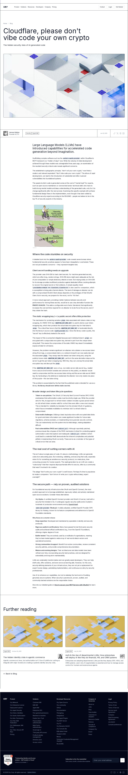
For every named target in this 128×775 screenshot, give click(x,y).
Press (90, 734)
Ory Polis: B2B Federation (14, 722)
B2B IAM (35, 705)
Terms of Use (112, 705)
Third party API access (40, 732)
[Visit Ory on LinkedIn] (123, 772)
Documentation (61, 710)
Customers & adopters (92, 715)
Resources (31, 7)
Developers (39, 7)
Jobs (90, 707)
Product (16, 7)
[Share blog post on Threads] (120, 133)
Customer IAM (37, 702)
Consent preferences (115, 724)
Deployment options (16, 707)
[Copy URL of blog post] (114, 133)
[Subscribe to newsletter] (122, 760)
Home (5, 23)
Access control (37, 742)
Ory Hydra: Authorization (17, 715)
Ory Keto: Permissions (17, 718)
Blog (11, 23)
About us (91, 704)
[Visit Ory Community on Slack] (120, 772)
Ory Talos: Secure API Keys (17, 731)
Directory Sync (37, 739)
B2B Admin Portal (62, 731)
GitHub (59, 707)
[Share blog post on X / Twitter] (117, 133)
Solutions (23, 7)
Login (110, 7)
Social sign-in (37, 730)
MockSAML (60, 744)
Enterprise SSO (37, 710)
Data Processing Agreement (113, 718)
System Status (32, 772)
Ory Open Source (62, 702)
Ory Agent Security (16, 710)
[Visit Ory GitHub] (111, 772)
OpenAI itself (73, 504)
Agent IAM (36, 707)
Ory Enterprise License (17, 705)
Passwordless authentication (37, 722)
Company (48, 7)
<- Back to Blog (10, 674)
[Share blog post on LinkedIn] (123, 133)
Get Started (119, 7)
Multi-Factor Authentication (37, 726)
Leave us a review (20, 762)
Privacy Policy (112, 702)
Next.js (59, 736)
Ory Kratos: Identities (16, 713)
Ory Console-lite (62, 729)
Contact (102, 7)
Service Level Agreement (112, 711)
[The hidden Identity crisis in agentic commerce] (33, 641)
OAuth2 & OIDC (61, 734)
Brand (90, 732)
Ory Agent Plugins (62, 718)
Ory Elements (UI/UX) (63, 726)
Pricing (54, 7)
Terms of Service (113, 707)
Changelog (60, 713)
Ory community (61, 705)
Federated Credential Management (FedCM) (67, 740)
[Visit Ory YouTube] (114, 772)
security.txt (111, 722)
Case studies (93, 712)
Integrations (60, 715)
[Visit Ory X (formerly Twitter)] (117, 772)
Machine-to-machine (39, 715)
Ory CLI (59, 723)
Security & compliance (92, 725)
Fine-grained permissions (40, 713)
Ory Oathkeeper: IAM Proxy (16, 726)
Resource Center (94, 719)
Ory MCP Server (62, 721)
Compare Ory (93, 729)
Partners (91, 722)
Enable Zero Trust (38, 718)
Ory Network (14, 702)
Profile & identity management (38, 736)
